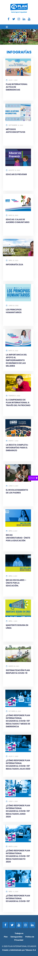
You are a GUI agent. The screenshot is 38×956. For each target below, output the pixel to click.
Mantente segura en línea (17, 626)
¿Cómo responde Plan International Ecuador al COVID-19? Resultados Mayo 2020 (18, 856)
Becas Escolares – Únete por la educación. (16, 583)
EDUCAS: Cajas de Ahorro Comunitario (17, 221)
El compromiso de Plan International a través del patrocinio (18, 402)
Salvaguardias (16, 936)
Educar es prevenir (16, 174)
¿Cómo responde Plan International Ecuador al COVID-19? (18, 898)
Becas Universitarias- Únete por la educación (18, 538)
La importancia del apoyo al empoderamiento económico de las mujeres (16, 360)
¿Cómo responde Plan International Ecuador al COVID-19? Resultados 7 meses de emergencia (18, 721)
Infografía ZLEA (14, 264)
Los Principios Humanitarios (14, 311)
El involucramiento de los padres (17, 491)
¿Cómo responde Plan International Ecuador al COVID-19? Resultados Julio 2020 (18, 764)
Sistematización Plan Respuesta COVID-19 (18, 671)
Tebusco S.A (30, 950)
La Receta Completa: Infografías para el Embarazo (17, 447)
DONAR (32, 478)
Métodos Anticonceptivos (15, 130)
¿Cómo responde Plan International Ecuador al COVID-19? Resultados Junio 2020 (18, 811)
